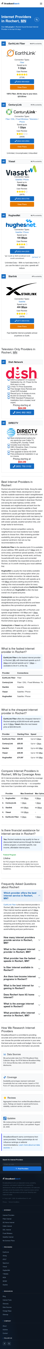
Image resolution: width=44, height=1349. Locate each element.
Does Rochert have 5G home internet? (19, 996)
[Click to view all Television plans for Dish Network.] (22, 372)
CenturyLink (7, 682)
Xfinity (5, 1256)
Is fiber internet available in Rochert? (18, 969)
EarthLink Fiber (8, 677)
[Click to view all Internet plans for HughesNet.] (21, 223)
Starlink (5, 687)
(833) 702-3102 (23, 466)
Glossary (6, 1303)
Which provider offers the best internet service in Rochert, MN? (20, 895)
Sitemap (5, 1314)
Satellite (18, 179)
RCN (4, 1277)
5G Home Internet (8, 1222)
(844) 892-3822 (23, 412)
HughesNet (7, 696)
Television (33, 119)
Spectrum (6, 1263)
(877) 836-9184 (23, 320)
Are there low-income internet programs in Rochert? (20, 978)
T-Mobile (5, 1274)
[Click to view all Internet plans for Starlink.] (21, 288)
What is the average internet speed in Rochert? (19, 1005)
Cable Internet (7, 1226)
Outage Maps (7, 1311)
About (5, 1326)
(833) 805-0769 (23, 198)
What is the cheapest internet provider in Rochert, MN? (19, 950)
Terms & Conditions (14, 1202)
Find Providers (23, 1169)
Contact (5, 1333)
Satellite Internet (8, 1237)
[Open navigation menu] (41, 3)
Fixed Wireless (22, 119)
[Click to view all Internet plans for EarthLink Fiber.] (21, 53)
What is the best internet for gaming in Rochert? (19, 987)
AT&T (4, 1259)
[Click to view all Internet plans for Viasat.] (21, 170)
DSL (13, 119)
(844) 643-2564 (23, 141)
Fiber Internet (7, 1219)
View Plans (22, 87)
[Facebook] (4, 1343)
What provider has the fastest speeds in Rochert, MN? (19, 960)
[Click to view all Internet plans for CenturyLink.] (21, 111)
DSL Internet (7, 1230)
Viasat (5, 691)
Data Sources (7, 1307)
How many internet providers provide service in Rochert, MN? (19, 940)
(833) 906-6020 (23, 81)
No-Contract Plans (9, 1240)
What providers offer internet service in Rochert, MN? (19, 1014)
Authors (5, 1329)
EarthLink (6, 1252)
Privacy (5, 1202)
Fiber (22, 62)
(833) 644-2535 (23, 251)
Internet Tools (7, 1300)
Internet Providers (8, 1215)
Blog (4, 1296)
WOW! (5, 1281)
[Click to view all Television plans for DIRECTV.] (22, 432)
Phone (22, 121)
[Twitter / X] (9, 1343)
